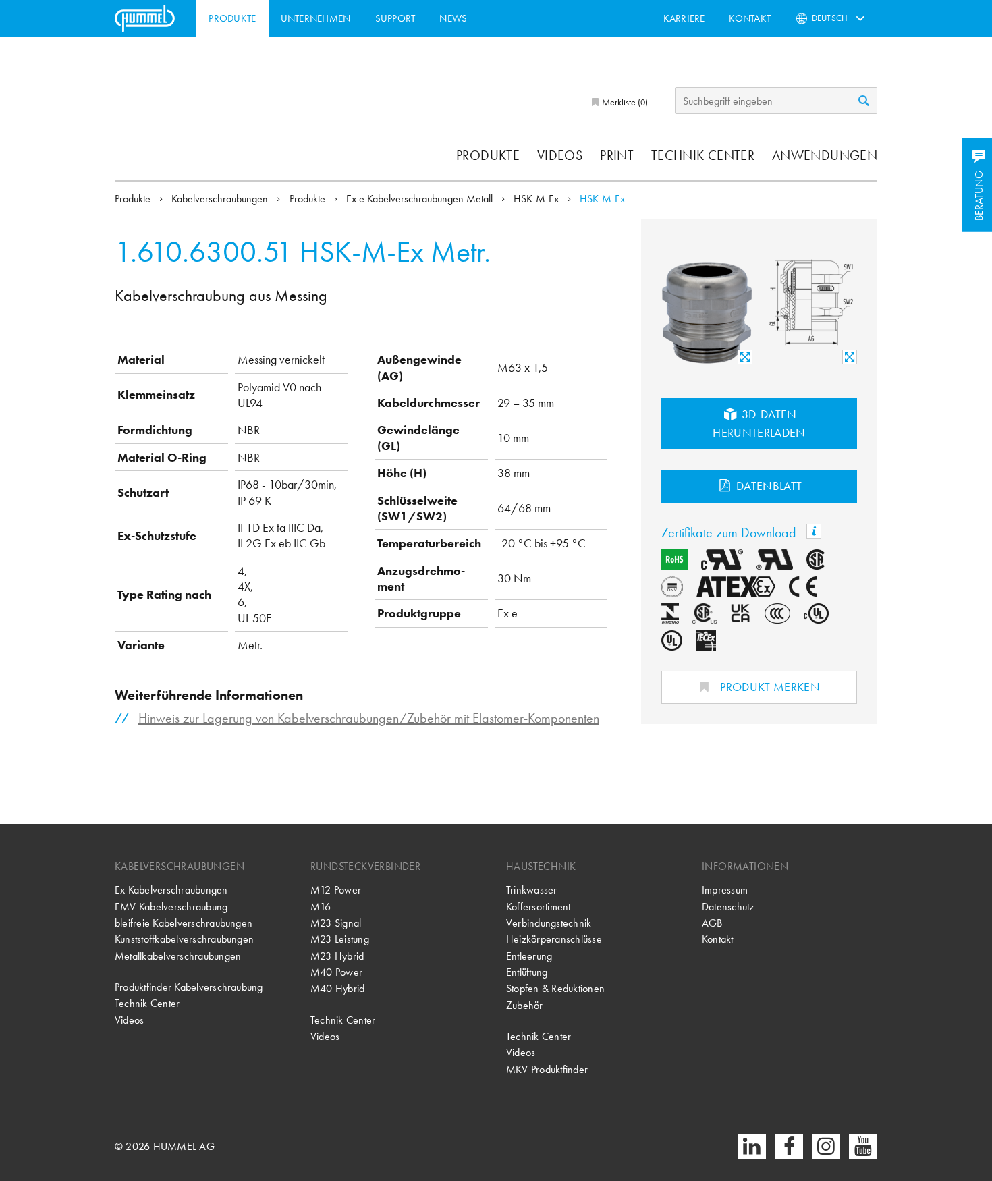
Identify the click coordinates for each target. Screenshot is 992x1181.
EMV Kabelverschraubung (171, 907)
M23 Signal (335, 923)
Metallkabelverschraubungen (178, 956)
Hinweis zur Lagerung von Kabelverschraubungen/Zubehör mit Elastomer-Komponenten (368, 718)
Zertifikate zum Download (730, 532)
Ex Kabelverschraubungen (171, 890)
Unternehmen (316, 18)
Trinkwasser (531, 890)
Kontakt (750, 18)
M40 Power (336, 972)
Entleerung (529, 956)
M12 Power (335, 890)
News (453, 18)
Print (617, 155)
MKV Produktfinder (547, 1069)
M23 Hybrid (337, 956)
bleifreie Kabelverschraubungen (183, 923)
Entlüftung (526, 972)
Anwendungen (824, 155)
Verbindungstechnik (548, 923)
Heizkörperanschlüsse (554, 939)
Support (395, 18)
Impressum (725, 890)
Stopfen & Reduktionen (555, 988)
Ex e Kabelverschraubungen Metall (420, 199)
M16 (320, 907)
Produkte (232, 18)
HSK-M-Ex (537, 199)
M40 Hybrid (337, 988)
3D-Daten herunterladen (759, 423)
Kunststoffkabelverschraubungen (184, 939)
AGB (712, 923)
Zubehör (524, 1005)
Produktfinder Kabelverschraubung (189, 987)
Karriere (684, 18)
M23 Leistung (339, 939)
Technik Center (702, 155)
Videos (559, 155)
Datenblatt (768, 485)
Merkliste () (624, 102)
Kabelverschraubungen (221, 199)
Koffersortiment (538, 907)
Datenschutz (728, 907)
